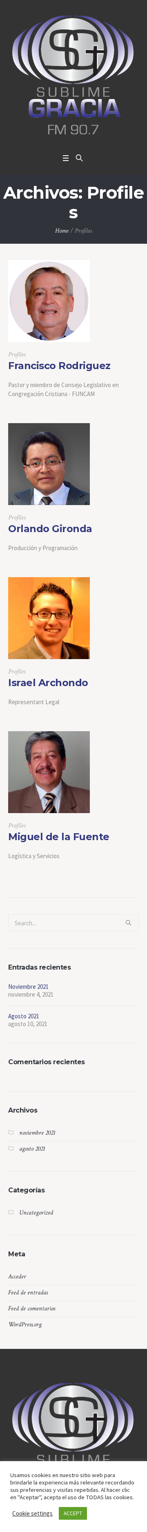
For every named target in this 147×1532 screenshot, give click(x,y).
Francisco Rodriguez (59, 366)
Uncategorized (36, 1212)
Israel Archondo (48, 683)
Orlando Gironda (50, 529)
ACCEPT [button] (73, 1513)
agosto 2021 (32, 1148)
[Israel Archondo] (49, 618)
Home (62, 231)
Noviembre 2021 (28, 986)
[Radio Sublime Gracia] (73, 74)
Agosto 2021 (23, 1016)
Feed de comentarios (31, 1308)
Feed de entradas (28, 1292)
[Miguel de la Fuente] (49, 772)
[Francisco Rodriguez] (49, 301)
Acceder (17, 1276)
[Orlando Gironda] (49, 464)
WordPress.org (25, 1324)
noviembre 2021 (37, 1133)
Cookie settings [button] (32, 1513)
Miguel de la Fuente (58, 837)
